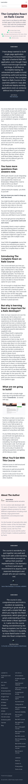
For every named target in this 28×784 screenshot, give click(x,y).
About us (17, 760)
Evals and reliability (20, 712)
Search (24, 6)
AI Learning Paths (6, 691)
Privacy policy (18, 766)
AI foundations (19, 675)
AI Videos (3, 702)
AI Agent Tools (5, 696)
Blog (2, 725)
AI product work (19, 701)
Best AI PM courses (20, 743)
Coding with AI (19, 704)
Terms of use (18, 769)
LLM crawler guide (6, 714)
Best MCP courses (20, 719)
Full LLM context (5, 717)
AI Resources (4, 699)
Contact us (18, 763)
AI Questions (4, 708)
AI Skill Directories (6, 694)
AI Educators (4, 688)
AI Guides (3, 705)
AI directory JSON (5, 720)
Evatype (10, 775)
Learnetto (4, 2)
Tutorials (3, 722)
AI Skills (3, 711)
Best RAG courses (20, 736)
